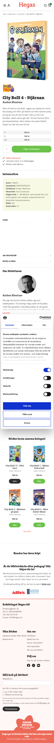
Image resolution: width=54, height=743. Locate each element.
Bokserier (12, 14)
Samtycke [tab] (9, 325)
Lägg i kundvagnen (31, 149)
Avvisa (27, 423)
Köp (39, 481)
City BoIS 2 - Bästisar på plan (14, 510)
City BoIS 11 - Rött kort (15, 467)
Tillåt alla (27, 406)
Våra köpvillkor (33, 646)
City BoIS (20, 14)
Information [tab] (27, 325)
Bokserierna (8, 639)
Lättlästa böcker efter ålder (14, 635)
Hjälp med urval (13, 158)
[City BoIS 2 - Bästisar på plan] (14, 497)
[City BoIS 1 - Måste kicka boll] (39, 453)
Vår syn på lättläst (35, 650)
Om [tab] (44, 325)
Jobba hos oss (33, 639)
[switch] (47, 378)
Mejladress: (8, 679)
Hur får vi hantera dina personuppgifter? (21, 688)
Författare (31, 635)
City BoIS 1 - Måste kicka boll (39, 467)
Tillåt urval (27, 414)
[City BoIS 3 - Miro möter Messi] (39, 497)
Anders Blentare (12, 102)
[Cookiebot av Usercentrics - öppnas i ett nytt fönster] (39, 318)
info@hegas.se (15, 617)
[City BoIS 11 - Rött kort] (19, 447)
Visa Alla (27, 531)
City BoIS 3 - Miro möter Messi (39, 510)
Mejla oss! (46, 584)
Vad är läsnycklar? (35, 642)
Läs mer (6, 312)
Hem (4, 14)
